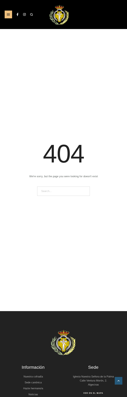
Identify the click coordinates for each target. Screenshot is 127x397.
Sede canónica (33, 382)
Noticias (33, 394)
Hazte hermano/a (33, 388)
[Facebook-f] (17, 14)
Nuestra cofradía (33, 376)
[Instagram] (24, 14)
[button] (118, 381)
